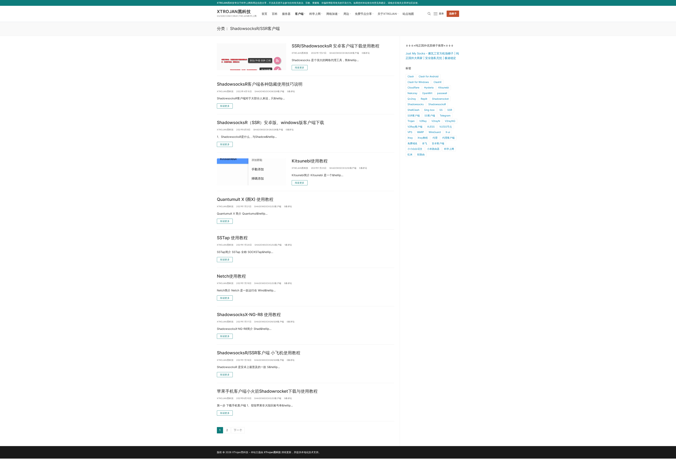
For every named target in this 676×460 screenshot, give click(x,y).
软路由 (421, 154)
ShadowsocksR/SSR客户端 (344, 53)
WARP (420, 132)
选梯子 (453, 13)
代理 (435, 137)
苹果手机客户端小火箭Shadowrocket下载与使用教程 (267, 391)
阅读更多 (299, 67)
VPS (410, 132)
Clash (411, 76)
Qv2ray (412, 98)
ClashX (438, 82)
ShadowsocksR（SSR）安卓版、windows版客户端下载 (270, 122)
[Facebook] (436, 3)
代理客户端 (448, 137)
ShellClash (413, 109)
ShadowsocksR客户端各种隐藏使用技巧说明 (259, 84)
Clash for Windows (418, 82)
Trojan (411, 120)
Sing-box (429, 109)
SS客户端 (429, 115)
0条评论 (366, 53)
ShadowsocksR (437, 104)
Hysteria (429, 87)
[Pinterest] (457, 3)
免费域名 (412, 143)
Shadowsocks (416, 104)
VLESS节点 (445, 126)
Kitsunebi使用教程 (310, 160)
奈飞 (424, 143)
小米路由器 (433, 148)
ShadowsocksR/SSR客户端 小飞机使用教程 (258, 352)
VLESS (431, 126)
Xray (410, 137)
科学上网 (449, 148)
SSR (449, 109)
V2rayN (435, 120)
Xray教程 (423, 137)
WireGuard (435, 132)
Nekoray (412, 93)
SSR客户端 (414, 115)
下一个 (238, 430)
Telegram (445, 115)
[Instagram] (452, 3)
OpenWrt (427, 93)
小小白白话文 (415, 148)
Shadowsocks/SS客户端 (342, 168)
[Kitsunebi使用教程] (251, 171)
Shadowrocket (440, 98)
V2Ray (423, 120)
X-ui (448, 132)
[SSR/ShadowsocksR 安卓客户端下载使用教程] (251, 56)
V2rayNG (450, 120)
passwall (442, 93)
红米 (410, 154)
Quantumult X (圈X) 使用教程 (245, 199)
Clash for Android (429, 76)
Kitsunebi (443, 87)
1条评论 (288, 245)
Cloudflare (413, 87)
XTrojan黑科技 (234, 11)
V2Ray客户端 (415, 126)
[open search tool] (429, 13)
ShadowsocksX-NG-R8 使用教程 (249, 314)
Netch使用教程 (231, 276)
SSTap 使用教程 (232, 237)
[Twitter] (442, 3)
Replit (424, 98)
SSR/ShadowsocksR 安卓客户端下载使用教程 (335, 45)
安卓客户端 (438, 143)
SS (441, 109)
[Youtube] (447, 3)
